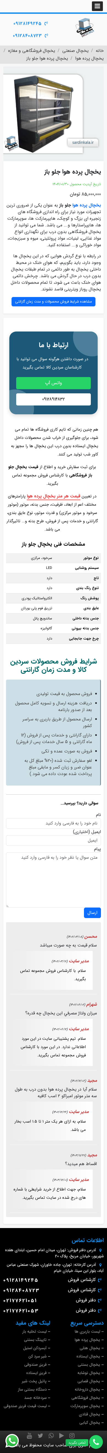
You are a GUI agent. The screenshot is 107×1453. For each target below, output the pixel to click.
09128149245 (27, 23)
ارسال (92, 912)
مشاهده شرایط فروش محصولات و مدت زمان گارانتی (53, 301)
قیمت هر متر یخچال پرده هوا (53, 496)
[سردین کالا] (85, 27)
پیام (97, 849)
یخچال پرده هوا (86, 205)
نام (98, 815)
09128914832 (53, 399)
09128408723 (27, 35)
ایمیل (96, 832)
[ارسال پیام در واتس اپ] (15, 1441)
